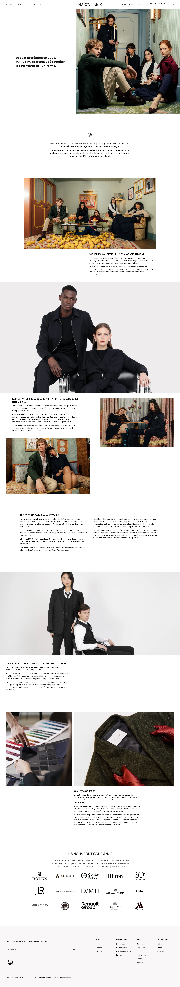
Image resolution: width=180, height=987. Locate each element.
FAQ (138, 951)
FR (174, 4)
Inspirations (141, 955)
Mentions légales (44, 977)
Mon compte (142, 947)
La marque (120, 944)
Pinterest (160, 951)
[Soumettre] (74, 949)
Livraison (140, 958)
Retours (140, 962)
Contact (140, 944)
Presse (119, 955)
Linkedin (160, 947)
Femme (99, 947)
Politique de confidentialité (63, 977)
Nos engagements (123, 951)
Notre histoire (121, 947)
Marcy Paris (18, 977)
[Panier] (165, 4)
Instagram (161, 944)
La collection (101, 951)
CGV (34, 977)
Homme (99, 944)
